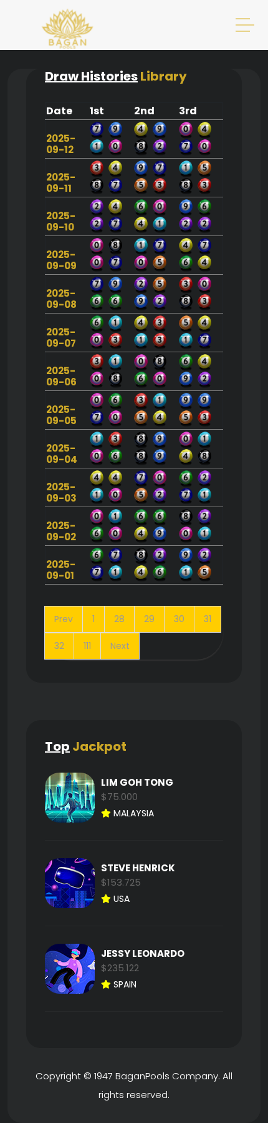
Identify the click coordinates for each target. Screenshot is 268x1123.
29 (149, 619)
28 (119, 619)
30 (179, 619)
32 (59, 646)
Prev (63, 619)
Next (120, 646)
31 (207, 619)
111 (87, 646)
